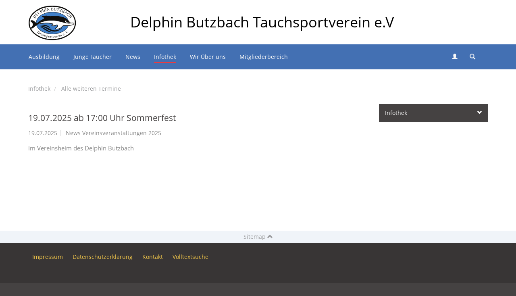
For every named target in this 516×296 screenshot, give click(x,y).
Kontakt (152, 257)
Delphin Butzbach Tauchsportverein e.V (262, 22)
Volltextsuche (190, 257)
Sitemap (255, 236)
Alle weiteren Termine (91, 88)
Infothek (39, 88)
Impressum (47, 257)
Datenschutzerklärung (103, 257)
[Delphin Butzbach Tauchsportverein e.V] (52, 10)
